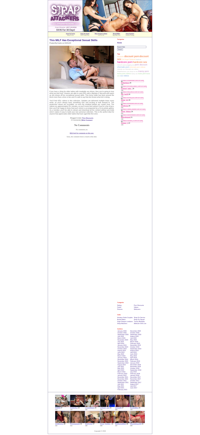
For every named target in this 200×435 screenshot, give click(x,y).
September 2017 (135, 382)
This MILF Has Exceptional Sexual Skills (73, 40)
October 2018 (134, 368)
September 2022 (123, 363)
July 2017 (133, 386)
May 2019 (133, 356)
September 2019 (135, 349)
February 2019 (135, 361)
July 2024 (121, 341)
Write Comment (87, 120)
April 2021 (121, 388)
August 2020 (134, 336)
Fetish (119, 307)
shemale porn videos (137, 67)
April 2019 (133, 357)
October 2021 (122, 381)
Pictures (119, 309)
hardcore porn (124, 62)
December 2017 (135, 377)
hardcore (138, 59)
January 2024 (122, 345)
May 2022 (121, 368)
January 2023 (122, 357)
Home (119, 43)
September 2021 (123, 382)
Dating (119, 305)
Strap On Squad (84, 33)
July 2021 (121, 384)
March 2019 (134, 359)
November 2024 (123, 340)
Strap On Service (70, 33)
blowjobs (120, 56)
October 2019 (134, 347)
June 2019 (133, 354)
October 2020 (134, 333)
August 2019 (134, 350)
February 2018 (135, 373)
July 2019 (133, 352)
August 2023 (122, 350)
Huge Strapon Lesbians (101, 33)
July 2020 (133, 338)
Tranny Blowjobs (139, 321)
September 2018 (135, 370)
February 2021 (122, 389)
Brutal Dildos (116, 33)
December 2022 (123, 359)
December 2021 (123, 377)
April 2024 (121, 343)
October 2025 (122, 333)
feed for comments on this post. (82, 133)
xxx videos (124, 76)
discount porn (131, 56)
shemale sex (121, 69)
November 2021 (123, 379)
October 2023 (122, 349)
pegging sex (130, 65)
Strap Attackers (130, 33)
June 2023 (121, 352)
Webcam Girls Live (140, 323)
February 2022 (122, 373)
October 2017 (134, 381)
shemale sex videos (131, 69)
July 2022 (121, 366)
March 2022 (121, 372)
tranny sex (134, 73)
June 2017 (133, 388)
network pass (121, 65)
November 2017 (135, 379)
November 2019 (135, 345)
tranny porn (143, 71)
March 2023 (121, 356)
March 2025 (121, 338)
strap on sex (134, 71)
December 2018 (135, 365)
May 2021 (121, 386)
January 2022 (122, 375)
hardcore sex (140, 62)
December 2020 (135, 331)
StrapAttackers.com (123, 71)
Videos (136, 307)
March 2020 (134, 341)
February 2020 (135, 343)
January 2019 (134, 363)
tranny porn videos (124, 73)
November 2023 (123, 347)
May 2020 (133, 340)
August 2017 (134, 384)
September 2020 (135, 334)
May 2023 (121, 354)
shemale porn (123, 67)
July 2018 (133, 372)
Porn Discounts (87, 118)
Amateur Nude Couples (125, 317)
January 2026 (122, 331)
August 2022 (122, 365)
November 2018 (135, 366)
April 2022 (121, 370)
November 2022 (123, 361)
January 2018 (134, 375)
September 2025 (123, 334)
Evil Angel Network (128, 59)
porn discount (141, 65)
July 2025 (121, 336)
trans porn (142, 73)
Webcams (137, 309)
